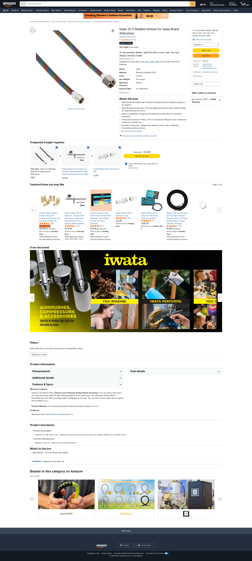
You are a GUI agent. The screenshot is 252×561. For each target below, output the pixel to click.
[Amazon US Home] (102, 546)
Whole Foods (95, 10)
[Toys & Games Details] (199, 10)
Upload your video (39, 354)
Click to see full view (76, 109)
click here (95, 406)
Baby (236, 10)
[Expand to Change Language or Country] (133, 545)
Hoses (116, 22)
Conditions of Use (93, 553)
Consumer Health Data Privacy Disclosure (129, 553)
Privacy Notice (106, 553)
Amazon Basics (42, 10)
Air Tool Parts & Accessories (102, 22)
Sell (139, 10)
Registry (156, 10)
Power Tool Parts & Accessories (79, 22)
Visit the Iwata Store (127, 37)
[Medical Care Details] (33, 10)
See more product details (131, 131)
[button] (6, 10)
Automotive (206, 10)
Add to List (198, 84)
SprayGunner (207, 64)
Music (164, 10)
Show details (133, 168)
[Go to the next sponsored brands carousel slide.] (220, 499)
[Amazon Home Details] (183, 10)
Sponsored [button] (33, 476)
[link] (76, 156)
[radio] (32, 30)
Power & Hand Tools (58, 22)
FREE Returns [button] (125, 59)
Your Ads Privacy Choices (155, 553)
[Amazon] (9, 4)
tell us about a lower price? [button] (58, 414)
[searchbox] (108, 3)
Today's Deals (110, 10)
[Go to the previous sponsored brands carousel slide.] (32, 499)
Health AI (15, 10)
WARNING (36, 461)
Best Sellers (56, 10)
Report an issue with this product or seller (139, 136)
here (46, 401)
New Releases (70, 10)
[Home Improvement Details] (231, 10)
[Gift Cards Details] (135, 10)
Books (120, 10)
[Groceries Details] (87, 10)
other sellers (150, 62)
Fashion (147, 10)
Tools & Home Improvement (40, 22)
